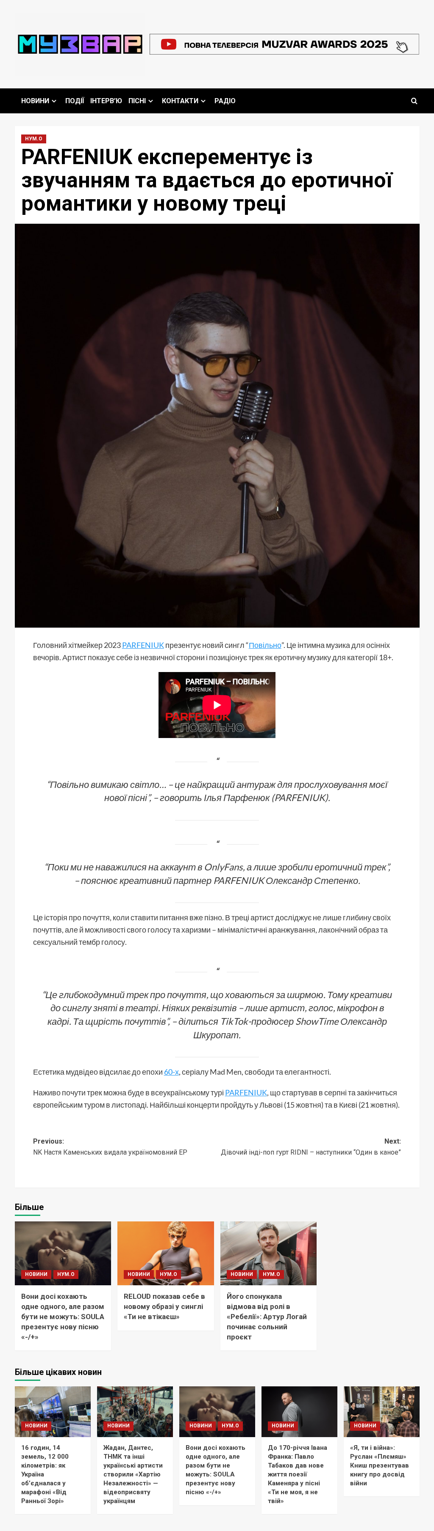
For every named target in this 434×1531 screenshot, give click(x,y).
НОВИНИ (35, 101)
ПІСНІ (137, 101)
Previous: (110, 1146)
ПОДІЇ (74, 101)
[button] (414, 100)
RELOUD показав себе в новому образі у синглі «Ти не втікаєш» (164, 1306)
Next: (311, 1146)
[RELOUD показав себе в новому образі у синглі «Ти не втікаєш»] (165, 1253)
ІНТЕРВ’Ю (106, 101)
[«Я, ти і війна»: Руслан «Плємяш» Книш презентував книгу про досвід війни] (382, 1411)
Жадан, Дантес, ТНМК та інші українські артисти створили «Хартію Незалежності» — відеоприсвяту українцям (133, 1474)
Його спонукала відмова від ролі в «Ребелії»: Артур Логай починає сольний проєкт (267, 1316)
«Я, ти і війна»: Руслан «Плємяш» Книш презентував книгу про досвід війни (379, 1465)
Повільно (265, 645)
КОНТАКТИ (180, 101)
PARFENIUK (143, 645)
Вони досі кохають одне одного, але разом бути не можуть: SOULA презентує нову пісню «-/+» (62, 1316)
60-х (171, 1071)
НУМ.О (33, 139)
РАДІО (225, 101)
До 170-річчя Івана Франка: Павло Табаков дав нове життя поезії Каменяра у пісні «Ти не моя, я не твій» (297, 1474)
